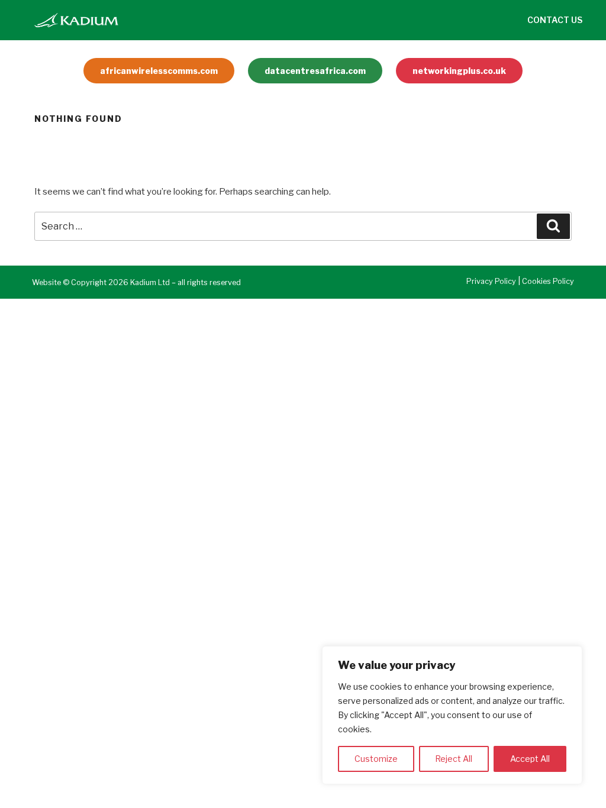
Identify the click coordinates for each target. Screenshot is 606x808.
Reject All (453, 759)
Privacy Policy (491, 281)
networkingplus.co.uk (459, 71)
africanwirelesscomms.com (159, 71)
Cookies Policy (548, 281)
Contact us (554, 19)
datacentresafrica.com (315, 71)
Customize (376, 759)
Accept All (530, 759)
